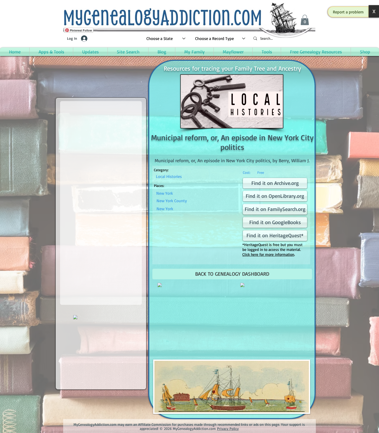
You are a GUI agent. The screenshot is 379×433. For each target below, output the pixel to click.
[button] (348, 11)
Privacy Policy (228, 428)
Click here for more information (268, 254)
